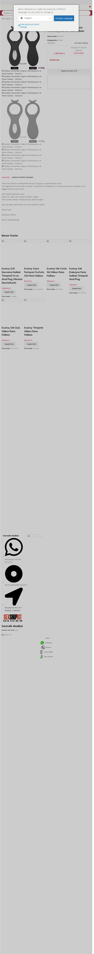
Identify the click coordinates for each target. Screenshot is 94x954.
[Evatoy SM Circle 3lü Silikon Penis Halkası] (57, 329)
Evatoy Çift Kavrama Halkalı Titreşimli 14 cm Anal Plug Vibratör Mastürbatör (12, 355)
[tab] (6, 256)
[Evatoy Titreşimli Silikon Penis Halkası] (35, 389)
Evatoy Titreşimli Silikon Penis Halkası (33, 410)
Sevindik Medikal (81, 43)
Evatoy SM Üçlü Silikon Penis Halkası (11, 410)
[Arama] (88, 13)
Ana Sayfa (6, 19)
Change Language (64, 18)
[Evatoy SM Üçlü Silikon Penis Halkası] (12, 389)
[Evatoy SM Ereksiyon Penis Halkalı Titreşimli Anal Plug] (80, 329)
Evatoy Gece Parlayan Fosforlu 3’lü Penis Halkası (34, 351)
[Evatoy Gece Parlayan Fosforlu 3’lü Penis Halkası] (35, 329)
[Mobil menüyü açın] (3, 7)
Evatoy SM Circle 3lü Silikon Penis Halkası (57, 351)
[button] (9, 371)
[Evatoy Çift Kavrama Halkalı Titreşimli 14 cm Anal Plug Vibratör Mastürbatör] (12, 329)
